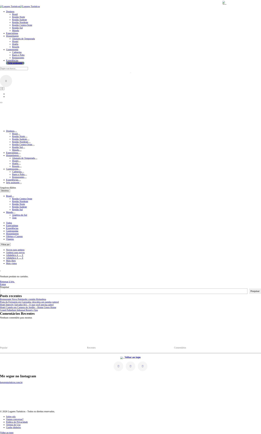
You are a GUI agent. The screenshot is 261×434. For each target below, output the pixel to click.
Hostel (15, 161)
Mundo (15, 150)
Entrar (3, 284)
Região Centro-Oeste (22, 144)
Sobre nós (11, 416)
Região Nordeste (20, 142)
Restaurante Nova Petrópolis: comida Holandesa (23, 299)
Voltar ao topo (132, 357)
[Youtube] (130, 366)
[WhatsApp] (142, 366)
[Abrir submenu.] (15, 131)
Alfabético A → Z (14, 255)
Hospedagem (12, 155)
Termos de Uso (13, 424)
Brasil (15, 133)
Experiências (12, 180)
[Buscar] (2, 88)
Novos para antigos (15, 250)
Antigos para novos (15, 252)
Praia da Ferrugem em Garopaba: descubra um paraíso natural (29, 302)
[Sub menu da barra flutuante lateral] (13, 196)
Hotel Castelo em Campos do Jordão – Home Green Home (28, 307)
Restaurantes (18, 177)
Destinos (10, 131)
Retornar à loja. (7, 281)
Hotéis (15, 163)
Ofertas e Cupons (14, 236)
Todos (9, 223)
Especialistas (12, 152)
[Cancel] (6, 81)
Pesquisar (4, 287)
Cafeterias (17, 171)
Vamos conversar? (14, 419)
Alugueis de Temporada (23, 158)
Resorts (15, 166)
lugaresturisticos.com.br (11, 382)
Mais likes (11, 260)
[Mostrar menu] (1, 102)
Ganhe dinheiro (13, 427)
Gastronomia (12, 169)
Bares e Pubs (18, 174)
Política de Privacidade (17, 422)
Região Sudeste (19, 139)
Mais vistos (11, 263)
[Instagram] (118, 366)
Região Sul (17, 147)
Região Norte (18, 136)
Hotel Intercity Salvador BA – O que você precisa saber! (27, 304)
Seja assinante (12, 182)
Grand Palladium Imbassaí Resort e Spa (19, 310)
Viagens (10, 239)
